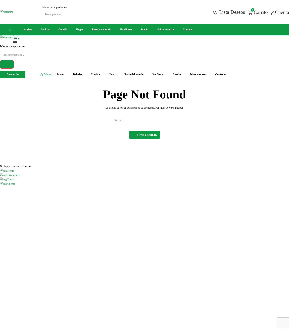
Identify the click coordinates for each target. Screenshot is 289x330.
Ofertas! (48, 74)
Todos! (16, 29)
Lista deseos (13, 175)
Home (10, 170)
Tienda (11, 179)
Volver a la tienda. (146, 135)
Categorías (13, 74)
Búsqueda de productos (54, 7)
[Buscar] (139, 12)
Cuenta (11, 183)
